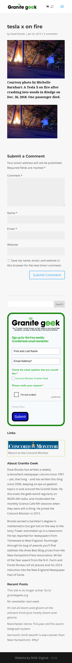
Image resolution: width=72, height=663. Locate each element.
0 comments (51, 33)
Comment (14, 175)
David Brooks (17, 33)
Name (12, 213)
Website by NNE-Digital (31, 658)
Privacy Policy (18, 407)
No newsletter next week (23, 601)
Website (12, 245)
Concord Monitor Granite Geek (32, 378)
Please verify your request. (27, 385)
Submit (20, 417)
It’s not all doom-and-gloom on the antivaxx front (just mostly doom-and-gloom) (32, 612)
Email (12, 229)
